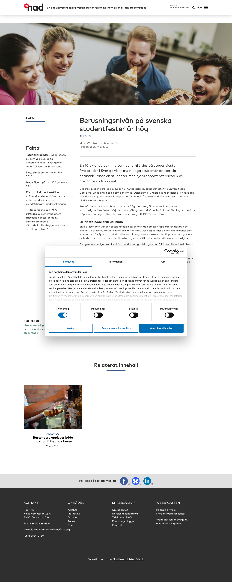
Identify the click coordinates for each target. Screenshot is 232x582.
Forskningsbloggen (123, 521)
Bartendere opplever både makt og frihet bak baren (53, 439)
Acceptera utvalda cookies (116, 328)
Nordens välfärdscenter (170, 513)
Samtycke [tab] (68, 261)
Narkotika (74, 513)
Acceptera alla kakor (161, 328)
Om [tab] (163, 261)
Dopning (73, 517)
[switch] (98, 315)
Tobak (71, 521)
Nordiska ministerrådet (127, 559)
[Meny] (206, 7)
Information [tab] (116, 261)
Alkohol (72, 509)
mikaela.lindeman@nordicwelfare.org (47, 529)
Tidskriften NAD (122, 517)
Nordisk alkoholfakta (125, 513)
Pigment (176, 523)
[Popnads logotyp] (34, 10)
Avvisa (70, 328)
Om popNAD (120, 509)
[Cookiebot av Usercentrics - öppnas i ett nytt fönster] (170, 251)
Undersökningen (40, 209)
